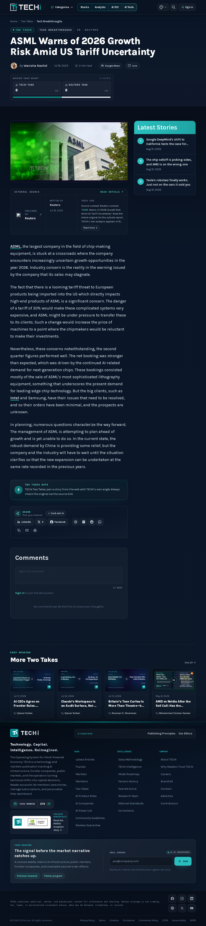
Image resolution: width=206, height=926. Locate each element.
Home (13, 21)
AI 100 (115, 7)
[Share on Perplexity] (83, 522)
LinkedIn (26, 522)
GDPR (193, 920)
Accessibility (179, 920)
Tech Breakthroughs (56, 29)
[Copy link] (19, 530)
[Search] (173, 7)
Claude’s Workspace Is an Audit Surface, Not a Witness (78, 706)
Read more (90, 227)
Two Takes (27, 21)
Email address (117, 852)
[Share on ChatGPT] (75, 522)
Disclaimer (129, 920)
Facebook (60, 522)
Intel (14, 398)
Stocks (84, 7)
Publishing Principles (161, 733)
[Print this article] (35, 530)
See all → (190, 662)
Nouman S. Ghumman (124, 713)
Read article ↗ (111, 191)
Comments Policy (148, 920)
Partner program (53, 875)
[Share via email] (27, 530)
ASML (85, 209)
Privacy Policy (87, 920)
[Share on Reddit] (91, 522)
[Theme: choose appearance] (163, 7)
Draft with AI (57, 513)
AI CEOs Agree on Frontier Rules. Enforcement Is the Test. (32, 706)
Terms (102, 920)
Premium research (27, 875)
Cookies (114, 920)
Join (185, 861)
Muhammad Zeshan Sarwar (174, 713)
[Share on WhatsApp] (99, 522)
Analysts (100, 7)
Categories (62, 7)
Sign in (189, 7)
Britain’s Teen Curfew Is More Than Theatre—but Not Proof (126, 706)
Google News (112, 65)
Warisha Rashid (35, 66)
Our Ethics (185, 733)
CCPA (165, 920)
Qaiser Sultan (25, 713)
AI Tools (129, 7)
